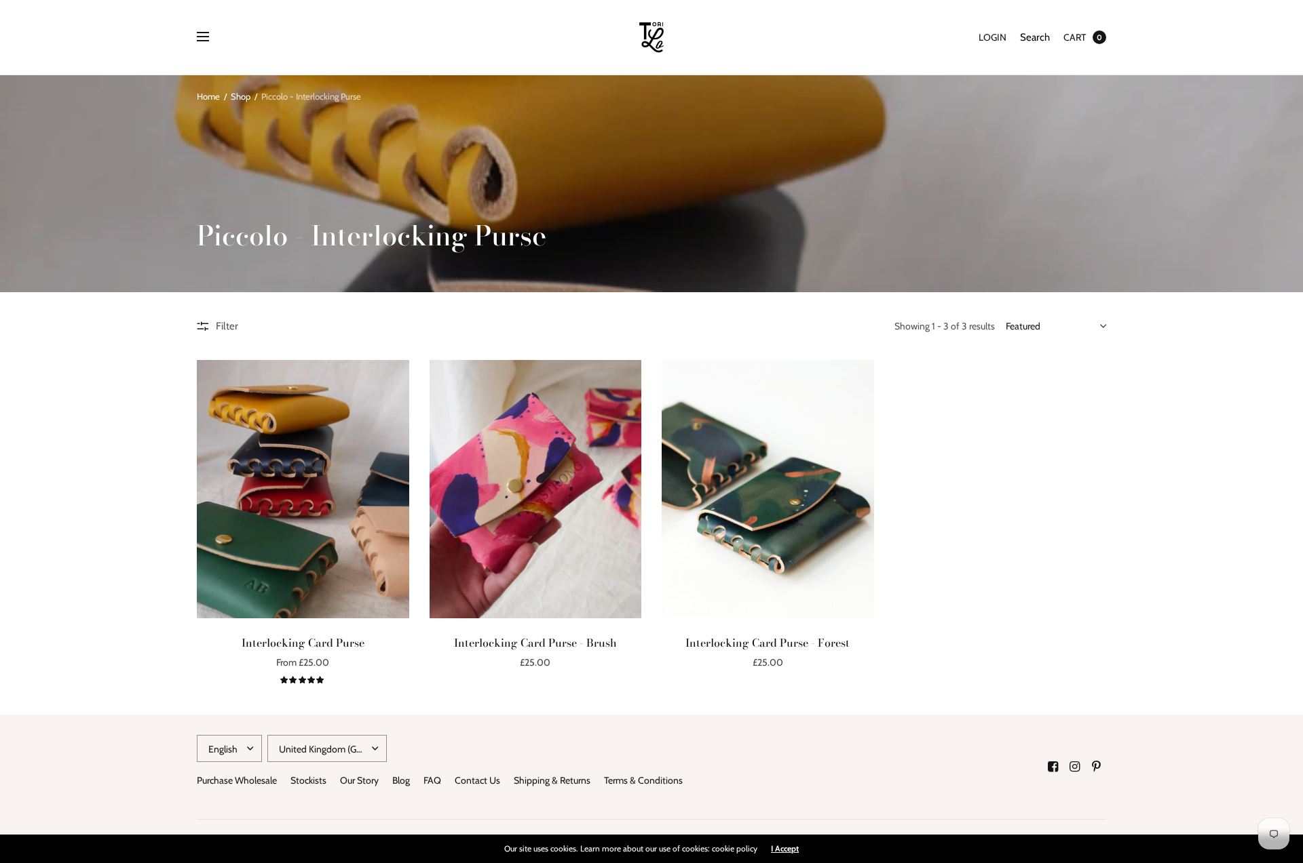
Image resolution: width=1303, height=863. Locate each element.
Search (1035, 37)
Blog (401, 780)
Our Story (359, 780)
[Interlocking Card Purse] (303, 489)
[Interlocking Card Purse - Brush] (536, 489)
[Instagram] (1075, 767)
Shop (240, 96)
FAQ (432, 780)
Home (208, 96)
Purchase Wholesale (237, 780)
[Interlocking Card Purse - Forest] (768, 489)
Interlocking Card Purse (303, 643)
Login (992, 37)
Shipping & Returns (552, 780)
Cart (1074, 37)
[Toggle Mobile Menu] (212, 37)
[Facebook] (1053, 767)
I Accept (785, 849)
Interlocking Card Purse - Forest (767, 643)
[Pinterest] (1097, 767)
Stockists (308, 780)
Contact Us (477, 780)
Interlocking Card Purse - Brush (535, 643)
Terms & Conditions (643, 780)
